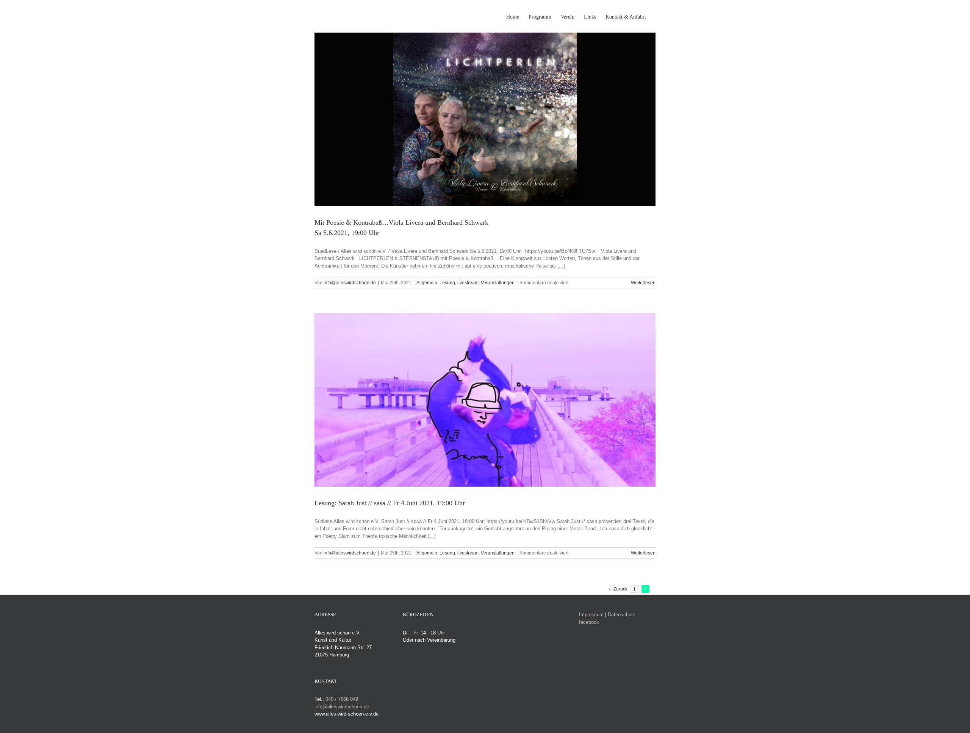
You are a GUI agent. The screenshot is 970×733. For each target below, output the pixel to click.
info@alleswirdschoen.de (350, 282)
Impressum (591, 614)
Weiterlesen (643, 282)
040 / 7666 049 (341, 699)
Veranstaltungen (498, 282)
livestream (468, 282)
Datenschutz (621, 614)
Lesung (447, 282)
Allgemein (426, 282)
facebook (589, 622)
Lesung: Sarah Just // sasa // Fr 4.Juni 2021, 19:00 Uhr (389, 503)
